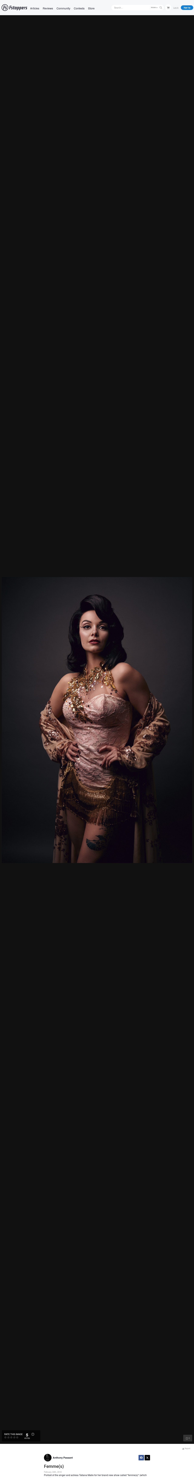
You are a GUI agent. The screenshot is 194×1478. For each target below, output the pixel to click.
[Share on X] (147, 1457)
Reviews (48, 8)
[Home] (14, 7)
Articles (34, 8)
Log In (176, 7)
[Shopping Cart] (168, 7)
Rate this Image (13, 1434)
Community (63, 8)
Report (187, 1448)
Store (91, 8)
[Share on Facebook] (141, 1457)
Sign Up (187, 7)
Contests (79, 8)
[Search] (160, 7)
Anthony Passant (63, 1457)
